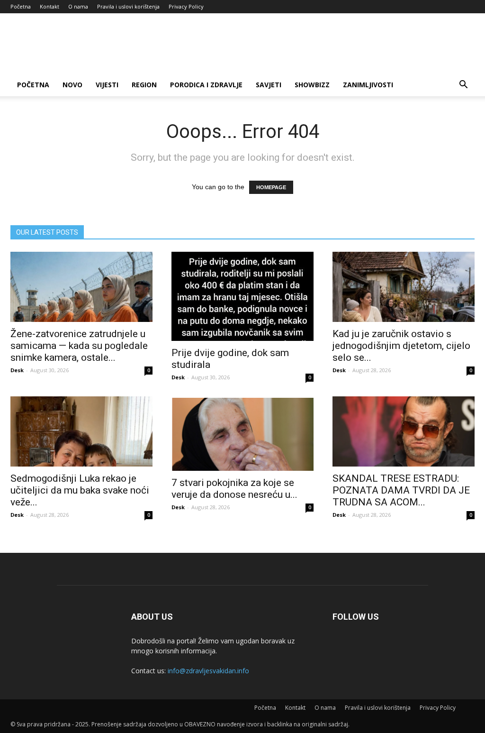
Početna (20, 6)
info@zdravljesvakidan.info (208, 670)
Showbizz (312, 84)
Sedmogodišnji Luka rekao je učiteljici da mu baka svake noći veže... (79, 490)
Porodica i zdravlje (206, 84)
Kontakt (49, 6)
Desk (17, 370)
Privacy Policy (186, 6)
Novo (72, 84)
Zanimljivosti (368, 84)
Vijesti (107, 84)
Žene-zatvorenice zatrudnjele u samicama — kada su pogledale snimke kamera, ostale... (79, 345)
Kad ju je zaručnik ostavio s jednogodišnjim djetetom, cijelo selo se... (401, 345)
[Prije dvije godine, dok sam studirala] (242, 296)
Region (144, 84)
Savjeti (268, 84)
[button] (463, 85)
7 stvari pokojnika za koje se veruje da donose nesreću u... (234, 488)
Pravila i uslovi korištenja (128, 6)
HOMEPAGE (271, 187)
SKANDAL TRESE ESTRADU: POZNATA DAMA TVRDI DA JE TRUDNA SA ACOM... (401, 490)
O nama (78, 6)
